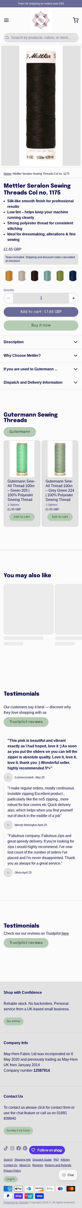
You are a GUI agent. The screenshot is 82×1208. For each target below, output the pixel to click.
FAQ (56, 1159)
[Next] (73, 276)
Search (8, 1159)
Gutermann (19, 432)
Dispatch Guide (42, 1159)
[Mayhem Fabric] (41, 20)
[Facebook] (18, 1150)
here (65, 933)
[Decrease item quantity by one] (8, 298)
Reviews (37, 1165)
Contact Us (10, 1165)
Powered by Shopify (16, 1202)
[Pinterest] (25, 1150)
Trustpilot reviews (26, 722)
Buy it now (41, 325)
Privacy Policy (12, 1170)
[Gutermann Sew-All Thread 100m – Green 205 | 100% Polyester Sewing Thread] (22, 459)
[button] (41, 312)
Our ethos (13, 1021)
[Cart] (73, 20)
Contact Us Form (18, 1130)
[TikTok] (6, 1150)
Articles (65, 1159)
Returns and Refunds (58, 1165)
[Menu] (8, 20)
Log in (11, 1179)
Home (7, 173)
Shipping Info (22, 1159)
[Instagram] (12, 1150)
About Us (25, 1165)
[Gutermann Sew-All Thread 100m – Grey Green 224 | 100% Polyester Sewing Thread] (60, 459)
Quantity (9, 290)
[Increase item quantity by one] (73, 298)
